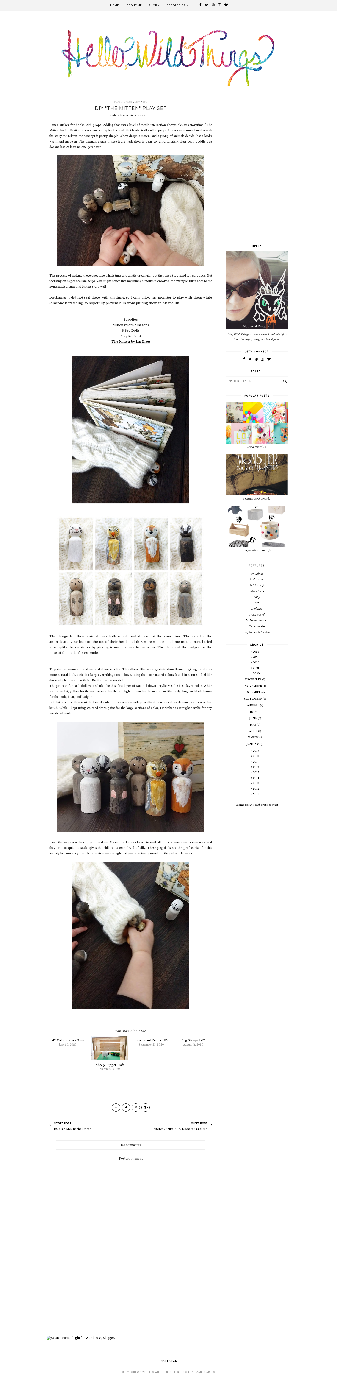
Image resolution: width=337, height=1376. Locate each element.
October (253, 692)
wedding (256, 608)
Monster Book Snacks (257, 498)
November (253, 686)
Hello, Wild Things (158, 1372)
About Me (134, 5)
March (253, 737)
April (253, 731)
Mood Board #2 (257, 447)
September (253, 698)
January (254, 744)
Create (128, 101)
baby (117, 101)
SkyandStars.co (204, 1372)
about (248, 804)
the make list (257, 626)
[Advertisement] (130, 1297)
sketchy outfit (257, 585)
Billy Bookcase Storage (257, 550)
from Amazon (136, 325)
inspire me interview (256, 632)
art (257, 603)
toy (145, 101)
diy (137, 101)
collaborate (260, 804)
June (253, 718)
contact (273, 804)
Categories (176, 5)
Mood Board (257, 614)
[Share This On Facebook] (116, 1107)
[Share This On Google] (145, 1107)
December (253, 679)
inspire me (257, 579)
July (253, 711)
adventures (257, 591)
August (253, 705)
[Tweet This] (126, 1107)
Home (114, 5)
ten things (257, 573)
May (253, 724)
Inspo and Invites (257, 620)
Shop (153, 5)
